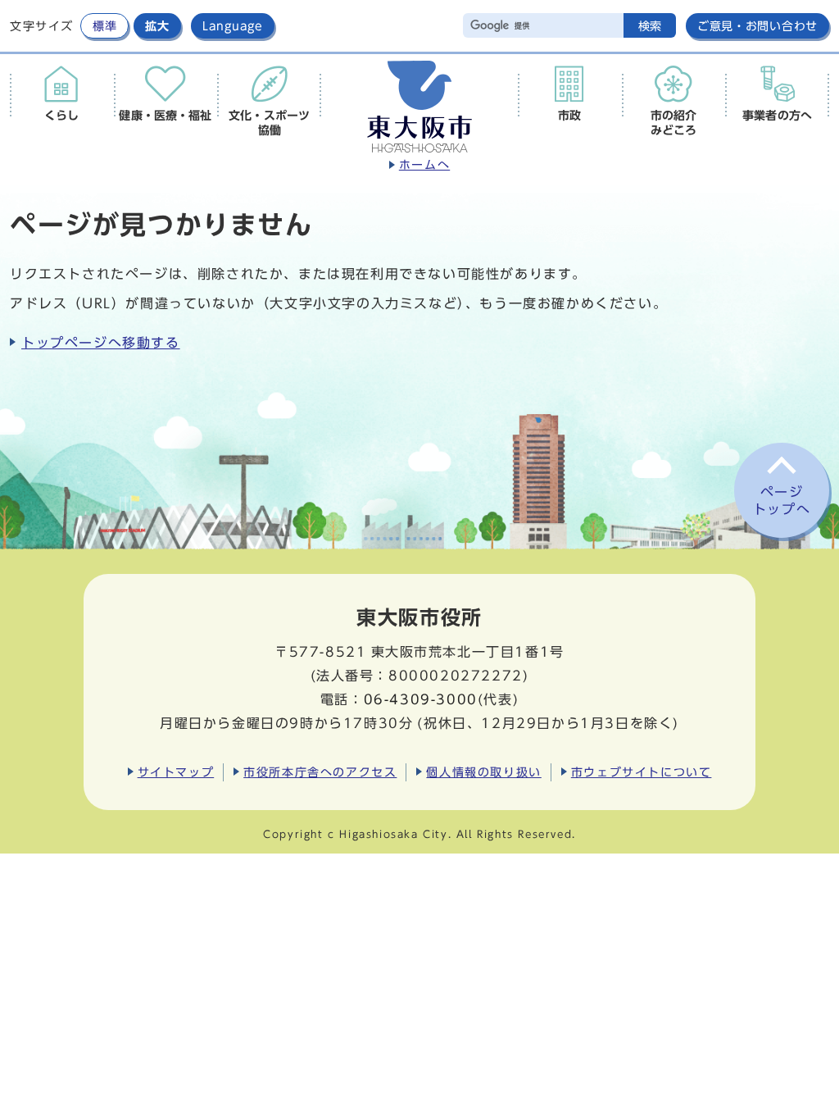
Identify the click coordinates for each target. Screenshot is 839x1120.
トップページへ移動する (100, 342)
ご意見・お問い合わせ (757, 26)
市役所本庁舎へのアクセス (320, 772)
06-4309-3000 (421, 699)
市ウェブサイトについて (641, 772)
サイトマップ (176, 772)
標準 (104, 26)
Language (232, 26)
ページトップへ (781, 500)
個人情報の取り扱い (483, 772)
